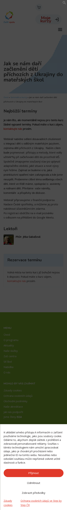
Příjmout (33, 473)
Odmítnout (33, 483)
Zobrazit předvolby (33, 493)
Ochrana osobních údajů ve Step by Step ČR (41, 503)
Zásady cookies (8, 503)
